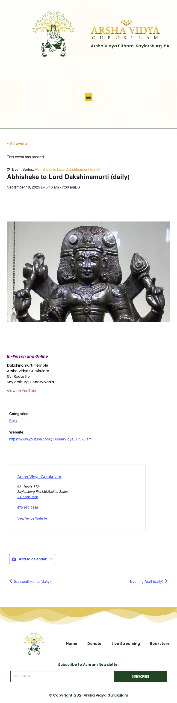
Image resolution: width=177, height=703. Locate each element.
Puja (13, 420)
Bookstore (160, 643)
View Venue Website (32, 518)
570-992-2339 (27, 507)
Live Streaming (126, 643)
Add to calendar (32, 559)
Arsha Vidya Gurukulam (39, 476)
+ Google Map (27, 496)
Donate (94, 643)
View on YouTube (22, 390)
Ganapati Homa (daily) (32, 581)
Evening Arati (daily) (147, 581)
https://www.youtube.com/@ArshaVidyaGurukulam (50, 439)
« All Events (17, 143)
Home (71, 643)
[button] (88, 97)
